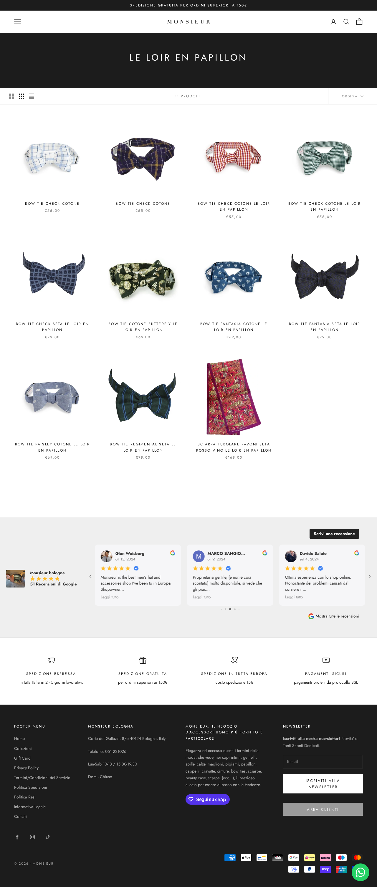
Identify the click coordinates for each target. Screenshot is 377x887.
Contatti (20, 816)
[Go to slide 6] (230, 609)
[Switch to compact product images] (31, 96)
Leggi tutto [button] (110, 597)
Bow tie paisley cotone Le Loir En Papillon (52, 447)
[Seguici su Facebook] (17, 837)
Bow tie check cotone (52, 203)
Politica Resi (25, 797)
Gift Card (22, 758)
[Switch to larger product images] (11, 96)
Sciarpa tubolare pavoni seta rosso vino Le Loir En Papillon (234, 447)
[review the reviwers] (172, 552)
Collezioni (23, 748)
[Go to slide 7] (235, 609)
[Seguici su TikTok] (48, 837)
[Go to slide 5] (225, 609)
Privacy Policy (26, 768)
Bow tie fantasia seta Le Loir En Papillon (325, 326)
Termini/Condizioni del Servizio (42, 778)
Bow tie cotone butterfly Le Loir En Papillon (143, 326)
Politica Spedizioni (30, 787)
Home (19, 738)
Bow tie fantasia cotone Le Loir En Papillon (233, 326)
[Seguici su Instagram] (32, 837)
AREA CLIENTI (323, 809)
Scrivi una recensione (334, 534)
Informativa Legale (30, 807)
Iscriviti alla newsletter (323, 784)
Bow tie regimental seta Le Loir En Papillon (143, 447)
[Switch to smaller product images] (21, 96)
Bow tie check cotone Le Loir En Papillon (234, 206)
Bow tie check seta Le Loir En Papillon (52, 326)
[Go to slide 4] (221, 609)
